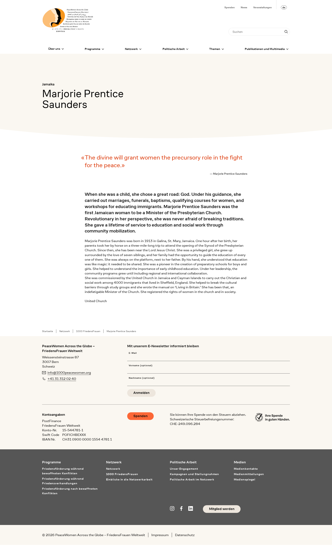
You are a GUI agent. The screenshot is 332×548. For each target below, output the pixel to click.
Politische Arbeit (174, 49)
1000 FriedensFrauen (88, 331)
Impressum (160, 535)
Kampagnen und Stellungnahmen (194, 474)
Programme (92, 49)
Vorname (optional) (140, 365)
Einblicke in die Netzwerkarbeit (129, 479)
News (244, 7)
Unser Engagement (184, 469)
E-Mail (133, 353)
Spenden (229, 7)
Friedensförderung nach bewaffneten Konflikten (70, 491)
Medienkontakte (246, 469)
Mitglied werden (221, 509)
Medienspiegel (245, 479)
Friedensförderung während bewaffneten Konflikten (63, 471)
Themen (214, 49)
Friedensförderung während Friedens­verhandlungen (63, 481)
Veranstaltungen (262, 7)
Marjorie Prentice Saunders (121, 331)
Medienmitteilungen (249, 474)
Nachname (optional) (141, 378)
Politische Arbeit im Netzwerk (192, 479)
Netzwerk (131, 49)
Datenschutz (185, 535)
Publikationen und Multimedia (265, 49)
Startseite (47, 331)
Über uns (54, 49)
